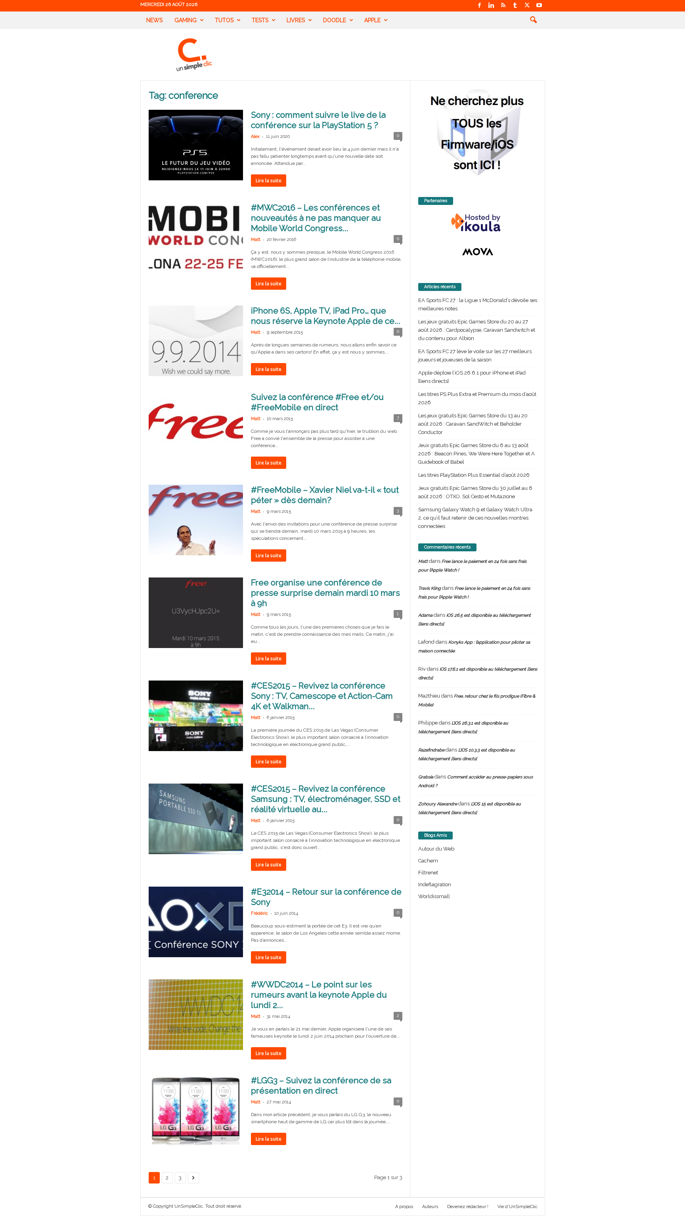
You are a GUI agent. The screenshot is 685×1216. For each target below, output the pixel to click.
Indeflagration (434, 884)
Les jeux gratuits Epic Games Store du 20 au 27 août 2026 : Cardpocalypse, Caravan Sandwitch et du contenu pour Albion (476, 330)
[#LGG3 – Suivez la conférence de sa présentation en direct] (196, 1110)
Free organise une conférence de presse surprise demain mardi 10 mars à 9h (325, 592)
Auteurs (430, 1206)
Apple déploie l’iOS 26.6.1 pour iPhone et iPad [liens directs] (472, 377)
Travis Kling (429, 588)
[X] (527, 5)
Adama (425, 615)
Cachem (428, 861)
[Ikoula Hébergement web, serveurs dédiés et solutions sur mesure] (477, 222)
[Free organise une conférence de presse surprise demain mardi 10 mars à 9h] (196, 612)
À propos (404, 1206)
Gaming (185, 20)
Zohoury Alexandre (437, 804)
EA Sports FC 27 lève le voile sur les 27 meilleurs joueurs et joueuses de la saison (475, 355)
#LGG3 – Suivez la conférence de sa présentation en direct (321, 1085)
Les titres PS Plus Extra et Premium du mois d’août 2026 (477, 398)
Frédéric (259, 913)
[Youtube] (539, 5)
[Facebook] (479, 5)
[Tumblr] (515, 5)
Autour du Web (436, 849)
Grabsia (425, 777)
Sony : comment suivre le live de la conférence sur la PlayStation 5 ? (318, 120)
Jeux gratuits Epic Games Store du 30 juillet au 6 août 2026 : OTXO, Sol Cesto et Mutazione (475, 492)
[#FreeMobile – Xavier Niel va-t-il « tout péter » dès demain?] (196, 520)
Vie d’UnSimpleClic (517, 1206)
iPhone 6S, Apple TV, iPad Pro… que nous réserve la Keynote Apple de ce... (325, 316)
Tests (260, 20)
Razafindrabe (431, 750)
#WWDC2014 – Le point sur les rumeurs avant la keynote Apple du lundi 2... (319, 994)
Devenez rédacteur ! (467, 1206)
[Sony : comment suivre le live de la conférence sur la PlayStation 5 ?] (196, 145)
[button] (533, 20)
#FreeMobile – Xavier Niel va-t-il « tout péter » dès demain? (325, 495)
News (154, 20)
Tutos (224, 20)
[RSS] (503, 5)
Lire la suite (268, 180)
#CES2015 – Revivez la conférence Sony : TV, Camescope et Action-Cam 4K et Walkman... (322, 696)
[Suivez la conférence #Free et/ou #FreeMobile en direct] (196, 427)
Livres (296, 20)
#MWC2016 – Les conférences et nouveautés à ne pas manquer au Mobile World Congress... (316, 218)
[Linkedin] (491, 5)
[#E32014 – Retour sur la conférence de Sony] (196, 922)
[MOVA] (477, 251)
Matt (255, 239)
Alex (255, 136)
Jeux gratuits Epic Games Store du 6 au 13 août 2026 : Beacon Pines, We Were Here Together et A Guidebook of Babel (476, 453)
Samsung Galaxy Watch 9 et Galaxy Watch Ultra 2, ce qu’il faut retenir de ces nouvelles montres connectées (475, 518)
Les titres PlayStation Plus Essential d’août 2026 (474, 475)
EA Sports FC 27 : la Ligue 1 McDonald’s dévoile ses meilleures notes (477, 304)
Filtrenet (428, 873)
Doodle (334, 20)
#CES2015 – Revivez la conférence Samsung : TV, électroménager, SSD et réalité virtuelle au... (325, 799)
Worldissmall (434, 896)
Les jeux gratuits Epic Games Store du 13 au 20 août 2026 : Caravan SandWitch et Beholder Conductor (473, 424)
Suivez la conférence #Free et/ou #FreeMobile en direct (317, 402)
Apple (372, 20)
